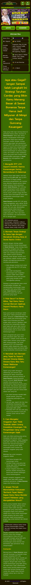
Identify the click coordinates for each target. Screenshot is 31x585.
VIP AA (22, 3)
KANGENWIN (22, 28)
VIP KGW (27, 3)
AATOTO (8, 28)
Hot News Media (15, 581)
